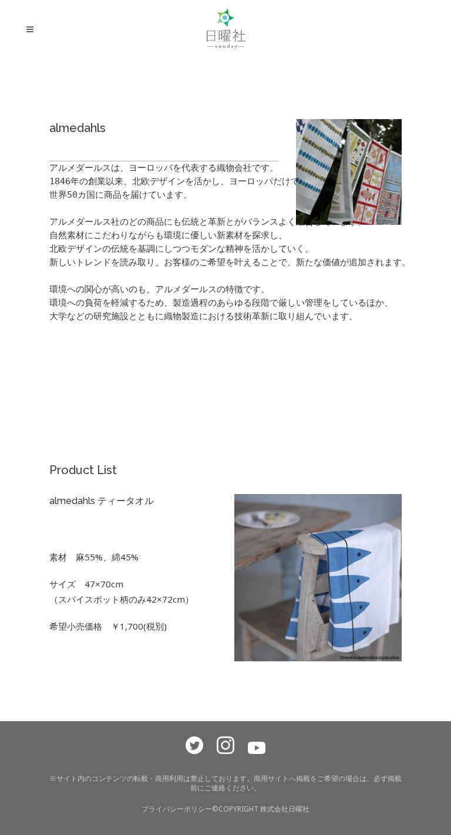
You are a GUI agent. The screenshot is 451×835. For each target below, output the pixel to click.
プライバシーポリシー (177, 809)
